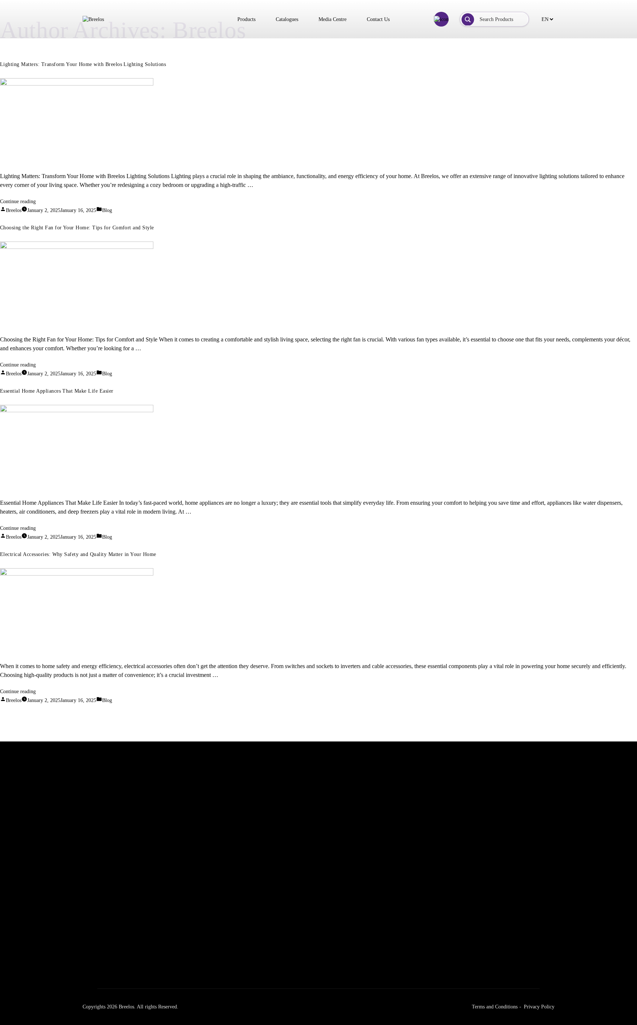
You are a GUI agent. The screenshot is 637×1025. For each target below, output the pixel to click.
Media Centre (332, 19)
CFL (288, 964)
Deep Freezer (498, 935)
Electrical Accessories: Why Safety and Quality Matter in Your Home (78, 554)
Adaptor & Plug (401, 921)
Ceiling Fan (195, 921)
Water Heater (498, 950)
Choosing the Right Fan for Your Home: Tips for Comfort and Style (77, 227)
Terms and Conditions (495, 1007)
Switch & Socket (402, 993)
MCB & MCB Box (403, 978)
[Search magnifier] (468, 19)
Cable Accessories (402, 935)
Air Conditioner (501, 921)
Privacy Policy (539, 1007)
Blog (107, 210)
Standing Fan (197, 935)
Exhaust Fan (196, 950)
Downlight (294, 993)
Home (89, 921)
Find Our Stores (96, 822)
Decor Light (296, 978)
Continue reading (18, 201)
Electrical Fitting (402, 950)
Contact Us (378, 19)
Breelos (13, 210)
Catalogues (287, 19)
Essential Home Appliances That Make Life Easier (57, 391)
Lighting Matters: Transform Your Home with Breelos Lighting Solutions (83, 64)
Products (246, 19)
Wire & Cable (398, 964)
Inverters (393, 1007)
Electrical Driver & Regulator (314, 935)
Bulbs (289, 950)
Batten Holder (298, 921)
